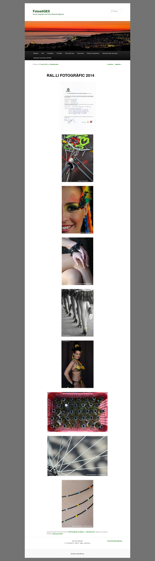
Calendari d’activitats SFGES (42, 58)
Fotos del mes (69, 53)
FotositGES (41, 11)
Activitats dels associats (110, 53)
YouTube (59, 53)
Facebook (50, 53)
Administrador (54, 64)
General (35, 53)
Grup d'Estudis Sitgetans (114, 541)
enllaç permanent (57, 534)
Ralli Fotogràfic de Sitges (76, 532)
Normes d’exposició (93, 53)
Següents (118, 64)
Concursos (80, 53)
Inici (42, 53)
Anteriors (109, 64)
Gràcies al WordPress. (77, 554)
